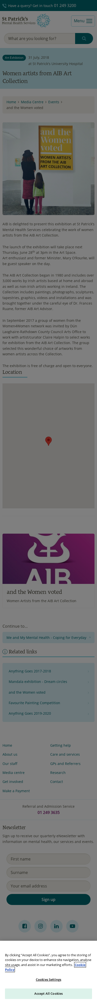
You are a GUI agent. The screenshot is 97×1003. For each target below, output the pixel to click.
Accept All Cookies (48, 993)
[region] (48, 972)
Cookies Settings (48, 979)
